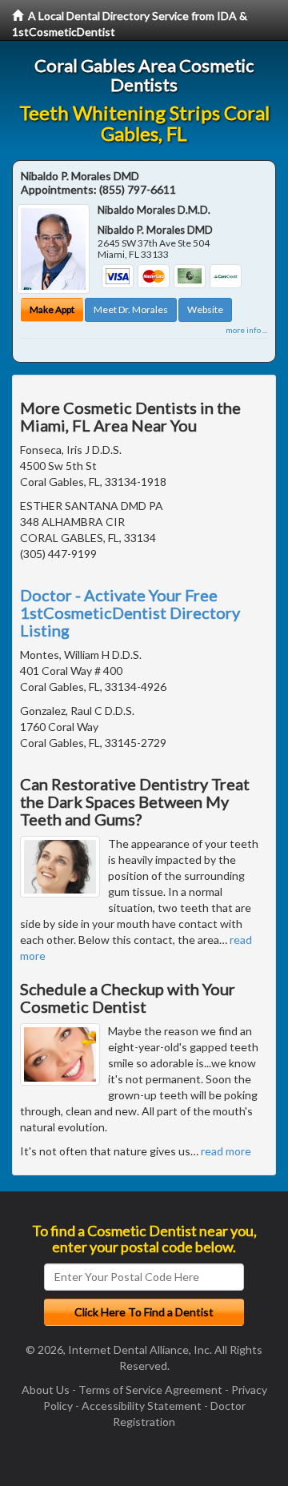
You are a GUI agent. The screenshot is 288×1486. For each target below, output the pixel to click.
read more (226, 1151)
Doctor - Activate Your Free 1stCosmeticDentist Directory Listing (130, 612)
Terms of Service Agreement (150, 1389)
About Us (46, 1389)
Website (205, 309)
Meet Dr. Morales (131, 309)
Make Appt (52, 309)
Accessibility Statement (142, 1405)
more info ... (246, 330)
